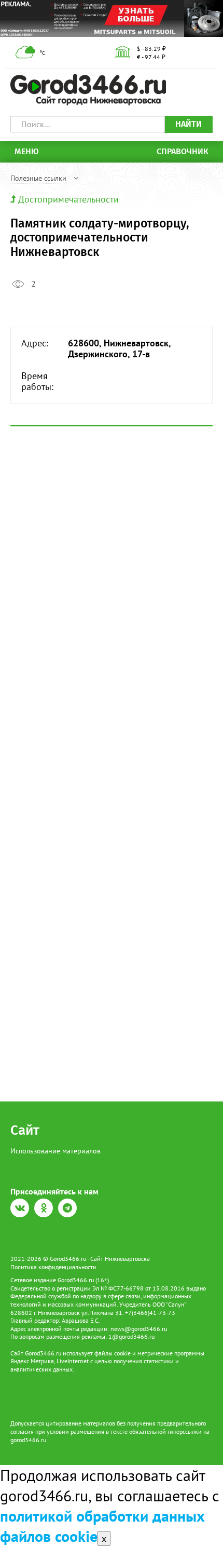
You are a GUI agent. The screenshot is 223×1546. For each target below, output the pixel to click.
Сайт (24, 1130)
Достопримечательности (68, 199)
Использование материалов (55, 1150)
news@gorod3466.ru (138, 1329)
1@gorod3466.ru (131, 1336)
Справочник (182, 151)
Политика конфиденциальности (53, 1267)
